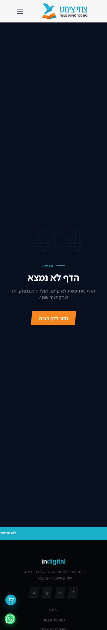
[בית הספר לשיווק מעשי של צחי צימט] (66, 11)
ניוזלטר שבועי (54, 620)
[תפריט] (20, 11)
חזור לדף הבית (53, 318)
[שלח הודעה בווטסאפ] (10, 618)
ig (46, 592)
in (60, 592)
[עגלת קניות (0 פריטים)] (10, 600)
